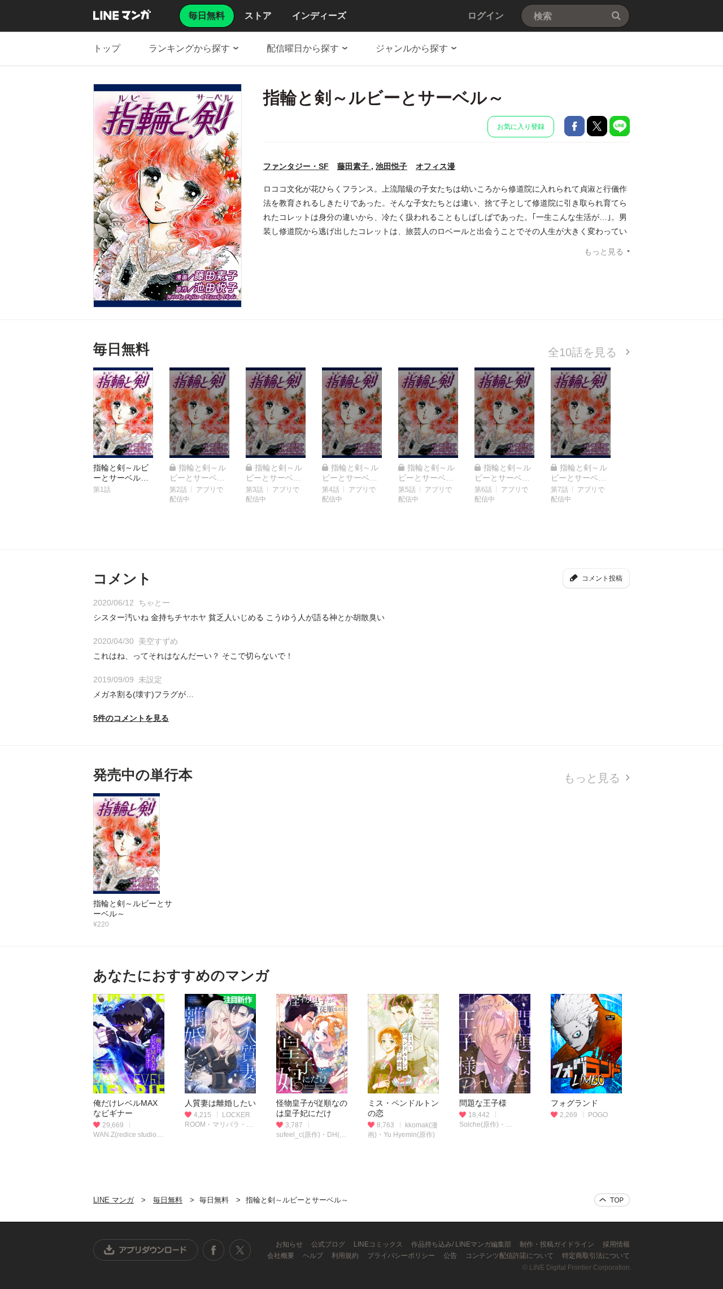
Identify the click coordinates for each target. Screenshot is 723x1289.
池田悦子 (391, 166)
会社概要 (281, 1256)
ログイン (486, 15)
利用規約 (346, 1256)
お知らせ (290, 1244)
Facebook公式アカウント (213, 1250)
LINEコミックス (379, 1244)
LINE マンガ (122, 14)
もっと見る (604, 251)
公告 (451, 1256)
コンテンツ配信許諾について (510, 1256)
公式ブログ (329, 1244)
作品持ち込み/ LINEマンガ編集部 (462, 1244)
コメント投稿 (602, 578)
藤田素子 (354, 166)
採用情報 (616, 1244)
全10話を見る (584, 352)
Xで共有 (597, 126)
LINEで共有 (619, 126)
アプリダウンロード (145, 1250)
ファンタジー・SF (296, 166)
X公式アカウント (240, 1250)
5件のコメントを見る (131, 718)
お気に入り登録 (521, 127)
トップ (106, 48)
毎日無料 (167, 1200)
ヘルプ (314, 1256)
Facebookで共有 (574, 126)
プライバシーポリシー (402, 1256)
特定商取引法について (596, 1256)
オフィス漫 (435, 166)
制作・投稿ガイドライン (558, 1244)
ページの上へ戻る (612, 1199)
